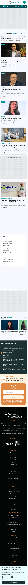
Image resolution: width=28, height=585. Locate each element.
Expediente (13, 563)
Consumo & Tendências (13, 491)
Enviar (13, 397)
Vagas (13, 506)
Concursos (13, 509)
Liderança (13, 529)
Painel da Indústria (13, 498)
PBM (13, 531)
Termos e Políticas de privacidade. (15, 402)
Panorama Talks (13, 493)
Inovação (5, 255)
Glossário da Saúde (13, 483)
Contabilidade (13, 520)
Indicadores (13, 546)
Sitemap (13, 557)
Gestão (13, 526)
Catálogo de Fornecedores (13, 548)
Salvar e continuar (14, 582)
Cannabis (5, 257)
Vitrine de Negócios (13, 496)
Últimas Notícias (6, 239)
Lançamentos (6, 250)
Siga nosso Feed (13, 555)
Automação (13, 517)
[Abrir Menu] (3, 2)
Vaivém (13, 504)
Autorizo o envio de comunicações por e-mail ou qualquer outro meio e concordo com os (13, 401)
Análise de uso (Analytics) (18, 576)
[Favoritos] (22, 6)
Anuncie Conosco (13, 553)
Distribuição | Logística (8, 247)
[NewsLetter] (24, 2)
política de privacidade (7, 574)
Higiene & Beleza (6, 248)
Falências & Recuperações (9, 261)
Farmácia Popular (13, 522)
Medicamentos (6, 245)
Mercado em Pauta (7, 252)
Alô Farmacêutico (13, 489)
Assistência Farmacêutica (13, 515)
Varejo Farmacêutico (7, 243)
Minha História (6, 254)
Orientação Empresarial (8, 259)
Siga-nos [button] (17, 6)
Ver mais (5, 263)
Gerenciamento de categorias (13, 524)
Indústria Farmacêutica (8, 241)
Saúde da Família (13, 537)
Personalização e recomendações (10, 578)
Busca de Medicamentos (13, 543)
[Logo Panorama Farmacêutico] (13, 2)
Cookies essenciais (7, 576)
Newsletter (13, 550)
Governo (13, 480)
